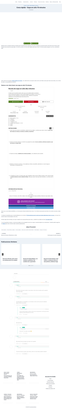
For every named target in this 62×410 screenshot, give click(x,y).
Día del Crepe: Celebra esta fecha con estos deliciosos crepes (34, 397)
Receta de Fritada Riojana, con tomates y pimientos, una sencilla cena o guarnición (30, 260)
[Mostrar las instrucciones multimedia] (50, 128)
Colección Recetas (50, 382)
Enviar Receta (50, 380)
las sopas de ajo (49, 219)
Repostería (35, 394)
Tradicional (22, 395)
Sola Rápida (37, 229)
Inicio (16, 1)
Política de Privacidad (50, 383)
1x (47, 116)
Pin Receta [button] (32, 101)
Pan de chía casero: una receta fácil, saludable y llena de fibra (8, 376)
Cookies (50, 385)
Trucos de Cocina (41, 1)
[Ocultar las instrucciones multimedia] (52, 128)
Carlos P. (25, 309)
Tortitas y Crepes (33, 395)
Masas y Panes (6, 372)
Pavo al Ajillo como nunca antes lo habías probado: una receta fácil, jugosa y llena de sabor (20, 377)
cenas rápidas (18, 229)
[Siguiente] (59, 254)
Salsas (34, 373)
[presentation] (10, 250)
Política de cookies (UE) (50, 388)
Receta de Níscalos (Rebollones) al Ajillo (9, 234)
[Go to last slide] (2, 254)
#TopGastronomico (40, 202)
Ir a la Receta (27, 43)
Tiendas (35, 1)
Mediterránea (32, 5)
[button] (9, 98)
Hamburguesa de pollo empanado (54, 234)
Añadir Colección (47, 101)
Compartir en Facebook (31, 205)
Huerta (31, 1)
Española (5, 394)
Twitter (3, 223)
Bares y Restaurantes (54, 1)
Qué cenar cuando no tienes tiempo (27, 229)
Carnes (18, 372)
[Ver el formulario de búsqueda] (60, 2)
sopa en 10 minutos (43, 229)
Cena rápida (4, 229)
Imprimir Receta (35, 43)
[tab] (30, 265)
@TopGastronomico (28, 202)
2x (49, 116)
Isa (24, 328)
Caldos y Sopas (26, 5)
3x (52, 116)
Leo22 (20, 307)
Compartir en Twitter (31, 207)
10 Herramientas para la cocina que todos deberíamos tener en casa (40, 215)
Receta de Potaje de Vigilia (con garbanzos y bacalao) (21, 397)
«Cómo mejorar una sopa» (17, 80)
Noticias (47, 1)
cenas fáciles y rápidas (11, 229)
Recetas (36, 5)
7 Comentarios (31, 9)
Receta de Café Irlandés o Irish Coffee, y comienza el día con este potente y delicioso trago (51, 260)
